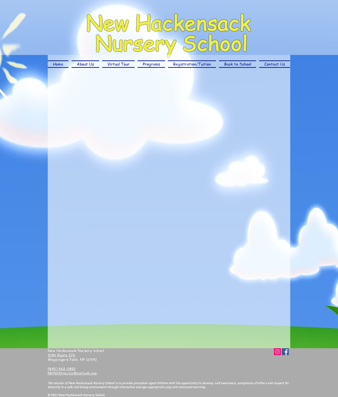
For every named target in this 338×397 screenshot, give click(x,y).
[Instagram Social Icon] (277, 351)
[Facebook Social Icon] (285, 351)
